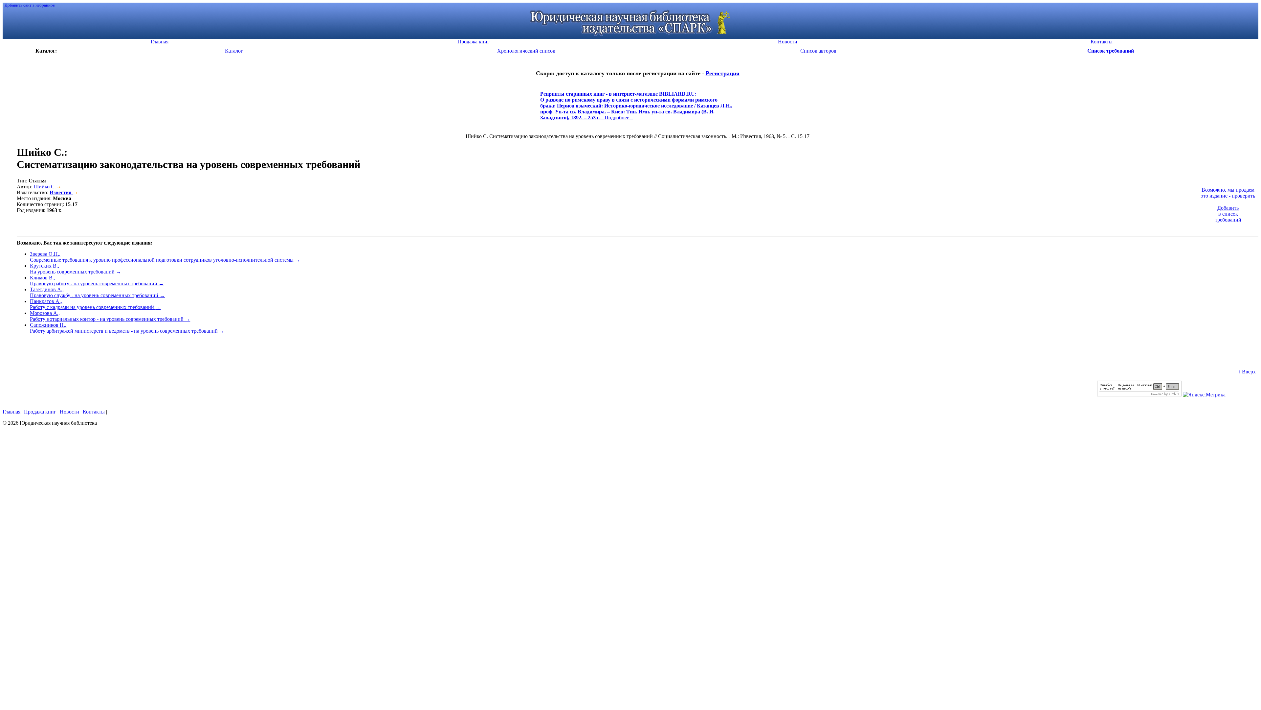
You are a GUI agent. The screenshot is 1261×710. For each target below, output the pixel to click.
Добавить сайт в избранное (30, 5)
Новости (69, 411)
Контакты (94, 411)
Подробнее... (636, 108)
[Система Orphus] (1139, 394)
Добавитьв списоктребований (1228, 214)
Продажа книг (40, 411)
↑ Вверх (1247, 371)
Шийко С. (44, 186)
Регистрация (723, 73)
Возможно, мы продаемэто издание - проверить (1228, 193)
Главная (11, 411)
